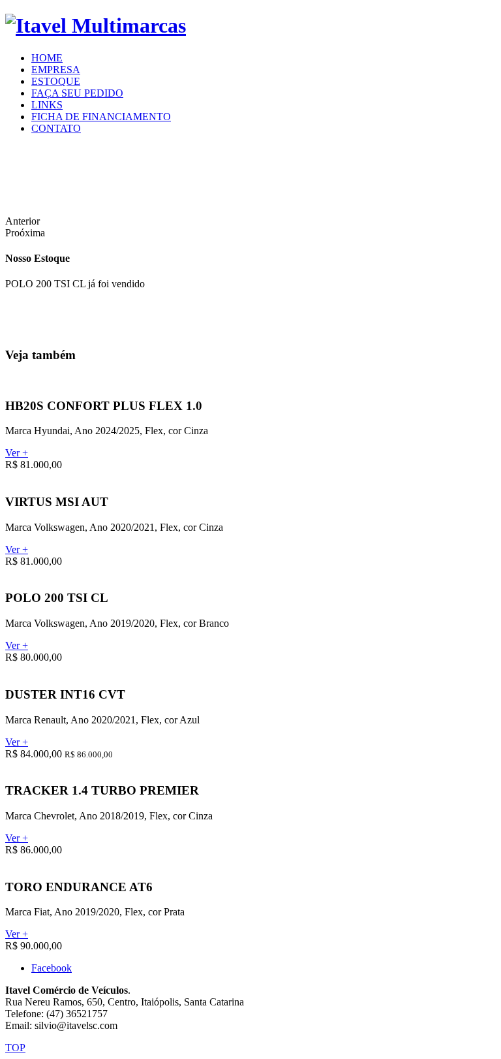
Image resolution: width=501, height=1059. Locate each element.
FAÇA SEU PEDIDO (77, 93)
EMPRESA (55, 69)
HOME (47, 57)
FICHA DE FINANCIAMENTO (101, 116)
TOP (15, 1047)
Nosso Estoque (37, 258)
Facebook (51, 967)
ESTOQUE (55, 81)
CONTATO (56, 128)
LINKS (47, 104)
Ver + (16, 452)
